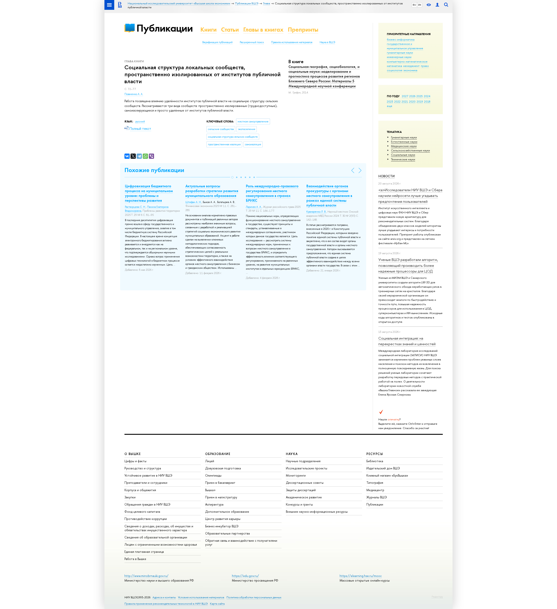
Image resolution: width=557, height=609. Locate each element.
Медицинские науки (404, 146)
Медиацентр (375, 490)
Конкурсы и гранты (299, 504)
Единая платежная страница (144, 552)
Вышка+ (210, 490)
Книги (208, 29)
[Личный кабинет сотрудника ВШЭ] (437, 5)
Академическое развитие (304, 497)
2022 (397, 101)
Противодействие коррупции (145, 519)
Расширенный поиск (252, 42)
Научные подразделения (303, 461)
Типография (374, 482)
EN (419, 4)
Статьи (230, 29)
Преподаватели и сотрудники (145, 482)
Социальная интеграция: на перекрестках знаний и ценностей (407, 341)
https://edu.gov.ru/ (245, 576)
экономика (410, 70)
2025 (419, 96)
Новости (386, 176)
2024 (427, 96)
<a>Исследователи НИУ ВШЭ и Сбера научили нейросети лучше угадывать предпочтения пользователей (410, 195)
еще (389, 106)
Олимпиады (213, 475)
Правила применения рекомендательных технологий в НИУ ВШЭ (166, 604)
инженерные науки (399, 57)
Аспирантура (214, 504)
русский (140, 121)
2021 (405, 101)
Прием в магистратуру (221, 497)
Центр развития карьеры (222, 519)
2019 (420, 101)
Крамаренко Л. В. (316, 211)
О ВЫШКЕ (132, 454)
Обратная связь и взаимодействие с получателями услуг (241, 542)
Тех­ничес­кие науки (403, 159)
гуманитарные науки (400, 52)
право (425, 66)
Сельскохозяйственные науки (410, 150)
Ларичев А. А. (254, 207)
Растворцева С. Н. (135, 207)
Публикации (164, 28)
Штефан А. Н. (193, 202)
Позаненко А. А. (133, 94)
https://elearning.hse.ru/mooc (361, 576)
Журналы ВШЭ (376, 497)
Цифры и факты (135, 461)
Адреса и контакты (164, 597)
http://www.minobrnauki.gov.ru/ (146, 576)
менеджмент (411, 66)
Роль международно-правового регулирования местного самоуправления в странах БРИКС (272, 193)
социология (394, 70)
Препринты (303, 29)
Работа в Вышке (135, 559)
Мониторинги (296, 475)
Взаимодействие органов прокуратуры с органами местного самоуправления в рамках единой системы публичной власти (329, 196)
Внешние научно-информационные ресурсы (317, 511)
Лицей (209, 461)
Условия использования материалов (201, 597)
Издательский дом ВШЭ (383, 468)
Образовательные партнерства (227, 533)
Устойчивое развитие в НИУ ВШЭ (148, 475)
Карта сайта (217, 604)
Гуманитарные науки (404, 137)
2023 (390, 101)
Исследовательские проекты (306, 468)
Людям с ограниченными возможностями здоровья (160, 544)
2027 (405, 96)
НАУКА (292, 454)
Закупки (130, 497)
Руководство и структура (142, 468)
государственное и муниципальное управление (405, 46)
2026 (412, 96)
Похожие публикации (154, 170)
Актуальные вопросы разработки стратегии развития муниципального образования (211, 191)
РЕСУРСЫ (374, 454)
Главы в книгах (263, 29)
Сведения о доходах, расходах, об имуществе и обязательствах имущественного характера (158, 528)
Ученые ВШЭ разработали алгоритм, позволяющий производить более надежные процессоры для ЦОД (408, 265)
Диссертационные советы (305, 482)
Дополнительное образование (227, 511)
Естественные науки (404, 142)
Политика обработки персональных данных (253, 597)
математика (394, 66)
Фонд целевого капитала (142, 511)
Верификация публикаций (217, 42)
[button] (232, 177)
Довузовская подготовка (223, 468)
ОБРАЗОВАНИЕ (217, 454)
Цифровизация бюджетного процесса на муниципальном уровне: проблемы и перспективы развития (149, 193)
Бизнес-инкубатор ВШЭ (221, 526)
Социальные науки (403, 155)
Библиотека (374, 461)
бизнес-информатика (400, 39)
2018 (427, 101)
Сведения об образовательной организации (155, 537)
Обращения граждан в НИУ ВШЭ (147, 504)
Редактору (437, 596)
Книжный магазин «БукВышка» (387, 475)
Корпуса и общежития (140, 490)
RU (414, 4)
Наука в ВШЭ (327, 42)
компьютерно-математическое (407, 61)
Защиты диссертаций (301, 490)
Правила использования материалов (291, 42)
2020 (412, 101)
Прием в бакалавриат (220, 482)
